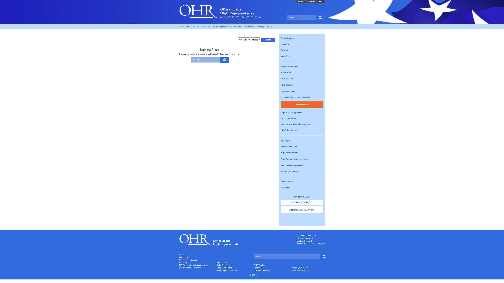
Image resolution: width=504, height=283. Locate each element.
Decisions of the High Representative (216, 26)
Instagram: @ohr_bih (303, 209)
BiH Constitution (288, 118)
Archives (237, 26)
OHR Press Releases (188, 259)
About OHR (184, 257)
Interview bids (302, 104)
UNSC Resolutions (289, 130)
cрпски (321, 1)
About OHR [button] (191, 26)
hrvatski (311, 1)
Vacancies (285, 187)
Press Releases (288, 38)
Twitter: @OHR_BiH (299, 267)
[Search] (320, 18)
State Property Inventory (292, 165)
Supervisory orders (289, 152)
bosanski (301, 1)
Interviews (285, 44)
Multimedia (286, 72)
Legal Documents (289, 91)
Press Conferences (289, 66)
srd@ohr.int (307, 241)
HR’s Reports (287, 84)
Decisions (183, 262)
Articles (284, 50)
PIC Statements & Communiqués (295, 97)
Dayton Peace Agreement (190, 267)
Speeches (285, 56)
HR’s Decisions (288, 78)
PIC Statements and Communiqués (193, 265)
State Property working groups (294, 159)
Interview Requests (262, 270)
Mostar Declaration (289, 171)
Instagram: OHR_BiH (300, 270)
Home (180, 26)
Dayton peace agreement (292, 112)
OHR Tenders (287, 181)
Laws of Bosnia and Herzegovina (295, 124)
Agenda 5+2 (286, 140)
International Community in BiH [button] (257, 26)
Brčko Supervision (289, 146)
